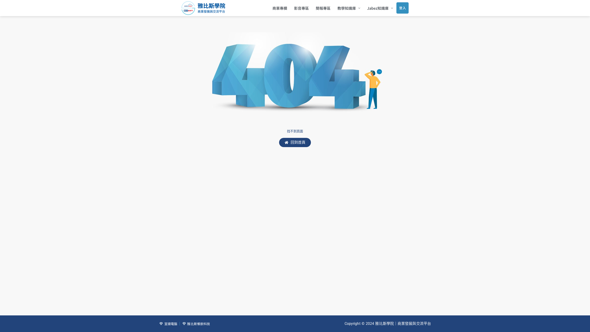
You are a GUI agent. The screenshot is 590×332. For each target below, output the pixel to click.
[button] (349, 8)
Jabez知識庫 (378, 8)
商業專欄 (279, 8)
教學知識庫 (346, 8)
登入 (402, 8)
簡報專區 (323, 8)
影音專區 (301, 8)
